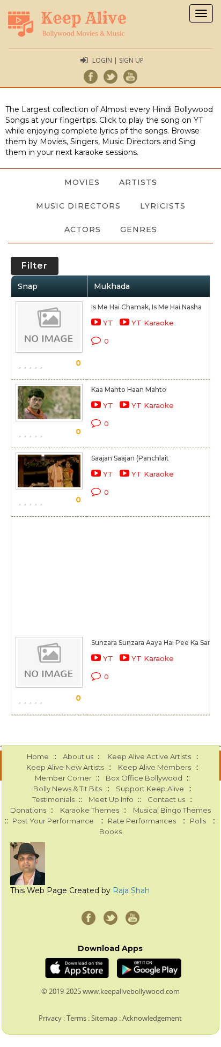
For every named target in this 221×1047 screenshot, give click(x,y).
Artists (138, 182)
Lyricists (163, 206)
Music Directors (78, 206)
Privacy (50, 1018)
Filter (34, 266)
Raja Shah (131, 890)
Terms (76, 1018)
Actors (82, 229)
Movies (82, 182)
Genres (138, 229)
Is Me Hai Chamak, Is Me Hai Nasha (146, 307)
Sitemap (104, 1018)
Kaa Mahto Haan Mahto (128, 389)
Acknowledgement (152, 1018)
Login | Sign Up (118, 60)
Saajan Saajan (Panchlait (130, 458)
